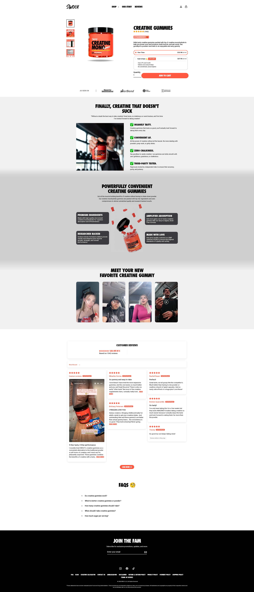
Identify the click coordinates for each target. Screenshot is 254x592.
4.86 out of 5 (115, 351)
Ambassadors (112, 575)
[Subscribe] (145, 552)
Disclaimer (123, 575)
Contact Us (101, 575)
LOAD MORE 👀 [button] (127, 467)
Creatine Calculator (88, 575)
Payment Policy (165, 575)
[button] (138, 31)
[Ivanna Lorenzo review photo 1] (86, 410)
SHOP (114, 6)
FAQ (72, 575)
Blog (77, 575)
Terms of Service (127, 577)
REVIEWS (138, 6)
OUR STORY (127, 6)
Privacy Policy (152, 575)
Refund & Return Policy (136, 575)
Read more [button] (100, 457)
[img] (74, 373)
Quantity (136, 72)
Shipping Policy (177, 575)
